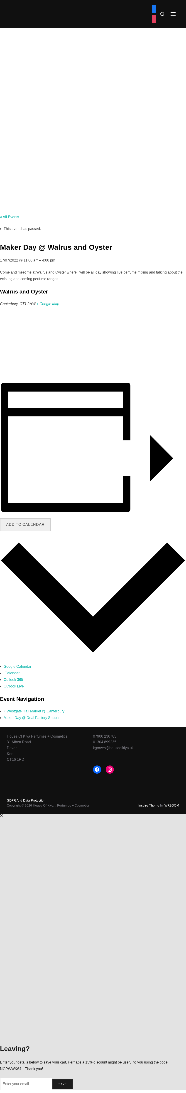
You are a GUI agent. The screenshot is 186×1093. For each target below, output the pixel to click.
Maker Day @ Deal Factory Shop (32, 718)
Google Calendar (17, 666)
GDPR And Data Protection (26, 800)
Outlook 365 (13, 680)
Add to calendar (25, 524)
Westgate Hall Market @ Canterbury (34, 711)
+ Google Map (48, 304)
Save (63, 1084)
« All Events (9, 217)
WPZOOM (171, 805)
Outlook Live (14, 686)
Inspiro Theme (148, 805)
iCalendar (12, 673)
